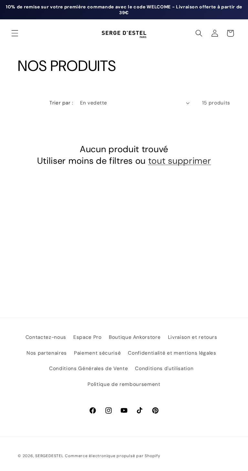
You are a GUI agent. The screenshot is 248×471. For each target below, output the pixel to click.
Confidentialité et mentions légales (172, 353)
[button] (15, 33)
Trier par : (61, 103)
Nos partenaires (46, 353)
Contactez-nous (46, 337)
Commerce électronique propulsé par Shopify (112, 455)
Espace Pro (87, 337)
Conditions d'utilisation (164, 368)
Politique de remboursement (124, 384)
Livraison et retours (192, 337)
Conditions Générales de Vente (88, 368)
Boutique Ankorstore (135, 337)
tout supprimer (179, 161)
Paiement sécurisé (97, 353)
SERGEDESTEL (49, 455)
